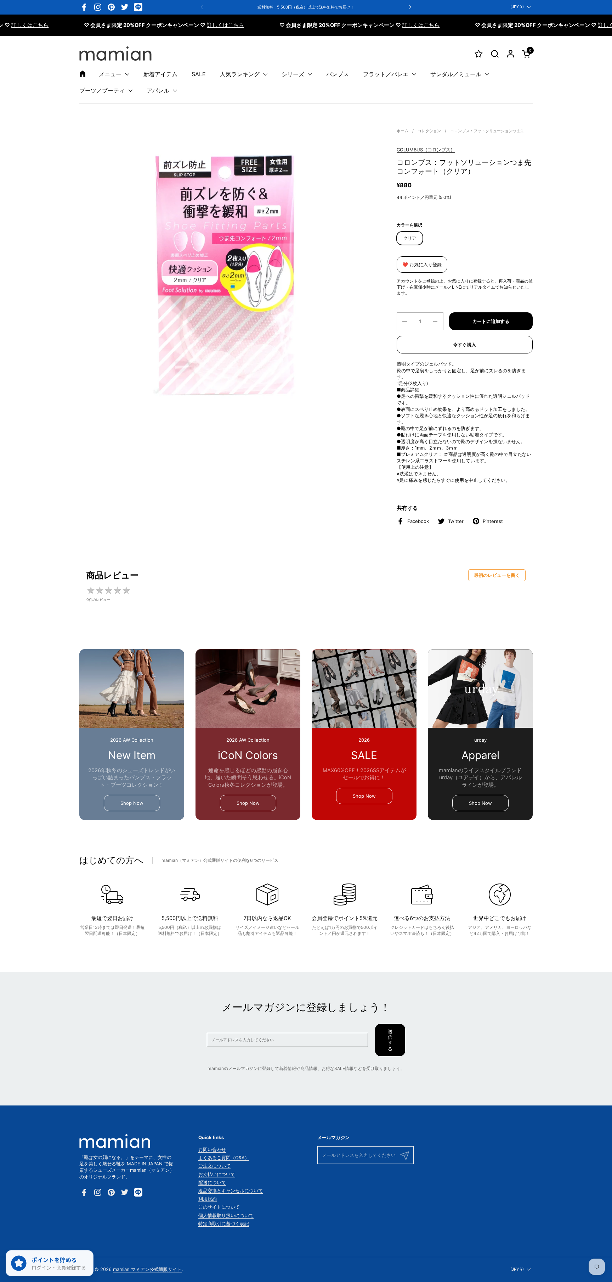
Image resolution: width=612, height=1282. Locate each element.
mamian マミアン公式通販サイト (147, 1269)
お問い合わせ (212, 1149)
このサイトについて (219, 1207)
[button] (494, 53)
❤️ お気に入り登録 (422, 264)
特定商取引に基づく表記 (223, 1223)
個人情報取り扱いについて (226, 1215)
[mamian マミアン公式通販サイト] (115, 53)
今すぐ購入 (464, 344)
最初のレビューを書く (497, 575)
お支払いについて (216, 1174)
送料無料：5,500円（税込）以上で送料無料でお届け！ (305, 7)
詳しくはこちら (198, 25)
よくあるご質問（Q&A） (223, 1157)
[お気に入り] (478, 53)
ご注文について (214, 1166)
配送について (212, 1182)
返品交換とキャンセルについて (230, 1190)
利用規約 (207, 1199)
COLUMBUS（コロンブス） (426, 149)
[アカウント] (510, 53)
